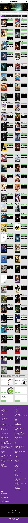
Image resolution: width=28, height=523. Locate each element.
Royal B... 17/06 (24, 366)
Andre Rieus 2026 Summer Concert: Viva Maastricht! (7, 425)
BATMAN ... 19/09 (10, 214)
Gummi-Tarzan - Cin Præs (18, 416)
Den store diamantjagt (17, 448)
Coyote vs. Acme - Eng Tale (18, 424)
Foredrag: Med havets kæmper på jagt (5, 447)
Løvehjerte (16, 459)
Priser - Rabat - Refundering (4, 493)
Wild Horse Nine (16, 469)
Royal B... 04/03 (10, 346)
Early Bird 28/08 (24, 73)
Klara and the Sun (17, 457)
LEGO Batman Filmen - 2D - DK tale (5, 441)
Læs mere (24, 26)
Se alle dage (10, 23)
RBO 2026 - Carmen (3, 456)
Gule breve (16, 473)
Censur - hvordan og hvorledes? (4, 497)
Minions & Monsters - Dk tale (4, 427)
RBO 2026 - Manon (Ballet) (18, 471)
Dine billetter (19, 12)
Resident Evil (16, 429)
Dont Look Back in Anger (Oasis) (4, 437)
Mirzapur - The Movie (17, 418)
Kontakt (14, 12)
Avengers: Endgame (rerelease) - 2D (19, 436)
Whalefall (16, 452)
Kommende (6, 12)
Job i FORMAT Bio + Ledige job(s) (5, 501)
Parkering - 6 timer (3, 494)
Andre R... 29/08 (24, 123)
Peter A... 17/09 (24, 204)
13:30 (22, 33)
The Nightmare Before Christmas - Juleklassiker (20, 478)
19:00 (8, 36)
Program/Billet (2, 498)
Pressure (2, 432)
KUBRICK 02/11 (24, 275)
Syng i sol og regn (17, 480)
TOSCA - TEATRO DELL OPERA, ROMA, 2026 (6, 439)
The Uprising (16, 430)
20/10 (24, 265)
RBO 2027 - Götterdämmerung (4, 462)
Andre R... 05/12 (10, 305)
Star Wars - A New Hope (17, 482)
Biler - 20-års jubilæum (3, 430)
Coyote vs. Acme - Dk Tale (18, 425)
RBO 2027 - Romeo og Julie (4, 466)
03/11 (10, 285)
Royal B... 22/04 (10, 356)
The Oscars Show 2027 (3, 461)
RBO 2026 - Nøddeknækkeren (4, 457)
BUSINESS (23, 12)
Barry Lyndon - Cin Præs (3, 453)
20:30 (22, 34)
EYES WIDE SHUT (3, 451)
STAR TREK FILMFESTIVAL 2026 (4, 445)
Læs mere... (3, 392)
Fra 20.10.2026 (10, 275)
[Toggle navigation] (26, 1)
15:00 (8, 34)
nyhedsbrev (10, 518)
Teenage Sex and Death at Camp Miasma (5, 422)
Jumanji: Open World (17, 475)
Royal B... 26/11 (24, 295)
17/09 (10, 204)
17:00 (25, 33)
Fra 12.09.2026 (10, 194)
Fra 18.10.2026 (10, 265)
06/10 (10, 255)
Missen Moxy (16, 466)
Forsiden (2, 492)
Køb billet (14, 8)
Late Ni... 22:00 (24, 63)
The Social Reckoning (17, 450)
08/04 (24, 346)
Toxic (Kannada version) (3, 424)
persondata (15, 518)
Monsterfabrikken (17, 439)
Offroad (15, 441)
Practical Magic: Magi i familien (4, 433)
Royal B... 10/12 (24, 305)
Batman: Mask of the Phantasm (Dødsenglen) (6, 442)
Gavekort (10, 12)
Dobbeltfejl (16, 438)
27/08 (24, 93)
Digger (15, 442)
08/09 (10, 164)
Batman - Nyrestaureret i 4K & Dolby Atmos (6, 443)
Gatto (15, 485)
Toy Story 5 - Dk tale (3, 423)
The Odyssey (2, 411)
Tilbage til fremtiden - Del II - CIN (4, 438)
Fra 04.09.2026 (10, 73)
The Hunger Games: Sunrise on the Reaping (20, 468)
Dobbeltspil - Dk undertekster (4, 414)
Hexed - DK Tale (16, 470)
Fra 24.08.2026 (24, 83)
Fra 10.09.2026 (10, 174)
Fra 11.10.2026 (24, 255)
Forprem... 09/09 (24, 164)
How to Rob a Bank (17, 465)
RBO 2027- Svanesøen (3, 464)
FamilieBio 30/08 (10, 83)
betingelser (13, 518)
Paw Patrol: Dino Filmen (3, 409)
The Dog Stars (16, 411)
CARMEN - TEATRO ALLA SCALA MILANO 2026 (6, 460)
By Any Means (2, 428)
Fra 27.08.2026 (10, 93)
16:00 (12, 34)
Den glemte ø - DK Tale (17, 447)
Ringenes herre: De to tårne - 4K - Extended (6, 448)
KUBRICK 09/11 (24, 285)
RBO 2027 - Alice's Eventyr (18, 487)
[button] (2, 10)
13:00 (12, 33)
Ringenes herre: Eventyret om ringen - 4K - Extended (7, 446)
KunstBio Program (3, 496)
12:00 (8, 33)
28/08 (10, 123)
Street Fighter (16, 453)
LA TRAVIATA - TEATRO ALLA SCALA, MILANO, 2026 (7, 459)
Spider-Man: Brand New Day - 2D (4, 410)
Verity (15, 443)
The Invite (2, 415)
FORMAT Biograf (12, 1)
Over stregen (16, 462)
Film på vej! (2, 450)
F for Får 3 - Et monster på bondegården (19, 446)
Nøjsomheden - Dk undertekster (4, 418)
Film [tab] (7, 13)
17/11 (10, 295)
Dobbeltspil (2, 413)
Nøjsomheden (2, 419)
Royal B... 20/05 (24, 356)
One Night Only (2, 420)
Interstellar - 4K (16, 419)
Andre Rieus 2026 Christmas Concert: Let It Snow (6, 455)
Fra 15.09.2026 (24, 194)
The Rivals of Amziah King (4, 436)
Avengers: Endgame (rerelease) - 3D (19, 437)
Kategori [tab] (21, 13)
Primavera (2, 434)
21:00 (10, 63)
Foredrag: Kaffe (2, 452)
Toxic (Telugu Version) (17, 414)
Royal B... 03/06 (10, 366)
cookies (18, 518)
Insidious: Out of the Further (4, 416)
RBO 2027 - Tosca (3, 465)
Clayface (16, 456)
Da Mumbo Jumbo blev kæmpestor (5, 429)
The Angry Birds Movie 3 (17, 479)
